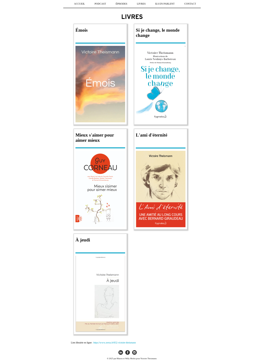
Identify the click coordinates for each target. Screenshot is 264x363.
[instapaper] (134, 352)
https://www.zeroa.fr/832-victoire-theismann (114, 342)
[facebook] (127, 352)
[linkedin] (120, 352)
